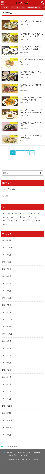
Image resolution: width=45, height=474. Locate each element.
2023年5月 (6, 283)
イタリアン (25, 213)
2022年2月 (6, 391)
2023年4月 (6, 291)
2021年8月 (6, 435)
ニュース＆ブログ (19, 7)
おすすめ (7, 213)
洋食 (32, 221)
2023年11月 (7, 240)
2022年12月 (7, 319)
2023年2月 (6, 305)
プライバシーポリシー (28, 455)
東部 (25, 221)
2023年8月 (6, 262)
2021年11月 (7, 413)
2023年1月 (6, 312)
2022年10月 (7, 334)
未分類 (5, 196)
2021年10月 (7, 420)
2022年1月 (6, 399)
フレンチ (24, 217)
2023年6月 (6, 276)
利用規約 (37, 452)
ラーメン (33, 217)
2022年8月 (6, 348)
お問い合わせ (13, 455)
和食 (19, 221)
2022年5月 (6, 370)
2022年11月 (7, 327)
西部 (5, 224)
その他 (16, 213)
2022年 (11, 446)
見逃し (6, 7)
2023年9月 (6, 255)
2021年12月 (7, 406)
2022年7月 (6, 355)
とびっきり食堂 (8, 189)
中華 (5, 221)
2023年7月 (6, 269)
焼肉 (39, 221)
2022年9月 (6, 341)
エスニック (35, 213)
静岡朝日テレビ (35, 7)
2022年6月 (6, 363)
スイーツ (15, 217)
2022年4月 (6, 377)
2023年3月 (6, 298)
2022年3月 (6, 384)
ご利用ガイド (9, 452)
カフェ (6, 217)
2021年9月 (6, 428)
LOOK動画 (20, 459)
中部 (12, 221)
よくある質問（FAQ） (23, 452)
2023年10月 (7, 247)
